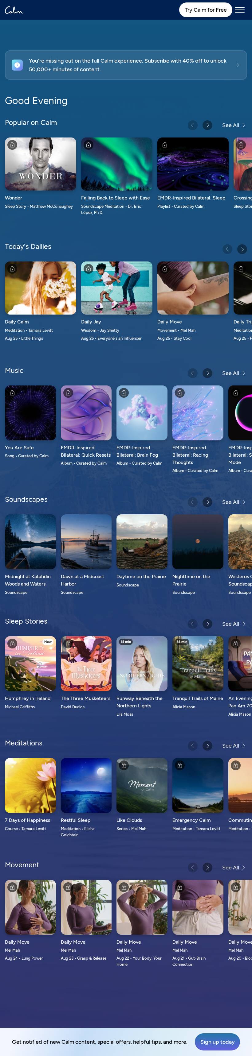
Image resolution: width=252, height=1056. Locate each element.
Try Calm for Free (206, 9)
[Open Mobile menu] (239, 9)
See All (230, 125)
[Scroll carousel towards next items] (207, 125)
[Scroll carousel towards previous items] (193, 125)
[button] (126, 65)
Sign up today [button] (217, 1042)
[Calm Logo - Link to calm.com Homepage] (14, 10)
